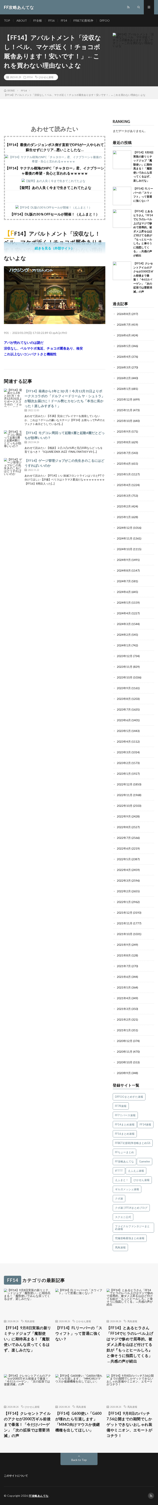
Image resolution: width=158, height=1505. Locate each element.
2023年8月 (124, 698)
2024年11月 (124, 538)
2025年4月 (124, 485)
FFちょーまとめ (124, 1152)
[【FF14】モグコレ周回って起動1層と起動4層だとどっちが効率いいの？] (13, 439)
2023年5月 (124, 731)
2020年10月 (124, 1062)
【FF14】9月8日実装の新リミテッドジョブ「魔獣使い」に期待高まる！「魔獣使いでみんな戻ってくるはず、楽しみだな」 (27, 1339)
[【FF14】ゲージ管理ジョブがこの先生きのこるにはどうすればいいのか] (13, 467)
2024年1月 (124, 645)
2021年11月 (124, 923)
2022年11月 (124, 795)
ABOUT (21, 20)
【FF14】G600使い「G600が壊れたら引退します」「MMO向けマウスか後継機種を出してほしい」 (78, 1421)
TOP (7, 20)
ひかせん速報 (46, 77)
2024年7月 (124, 581)
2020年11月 (124, 1051)
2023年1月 (124, 773)
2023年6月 (124, 720)
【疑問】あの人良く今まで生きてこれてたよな (54, 187)
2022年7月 (124, 837)
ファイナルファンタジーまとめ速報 (132, 1228)
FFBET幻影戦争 (83, 20)
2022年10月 (124, 805)
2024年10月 (124, 549)
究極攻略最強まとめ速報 (129, 1238)
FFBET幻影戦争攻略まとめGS (132, 1143)
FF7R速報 (121, 1106)
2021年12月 (124, 912)
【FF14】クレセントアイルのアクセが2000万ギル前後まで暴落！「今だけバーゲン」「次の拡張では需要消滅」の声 (27, 1424)
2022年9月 (124, 816)
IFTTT (119, 1170)
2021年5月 (124, 987)
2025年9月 (124, 431)
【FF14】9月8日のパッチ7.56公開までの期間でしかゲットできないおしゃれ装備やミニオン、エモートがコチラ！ (129, 1424)
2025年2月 (124, 506)
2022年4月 (124, 870)
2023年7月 (124, 709)
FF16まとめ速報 (125, 1133)
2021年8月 (124, 955)
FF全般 (37, 20)
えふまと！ (121, 1180)
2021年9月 (124, 944)
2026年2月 (124, 378)
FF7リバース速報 (125, 1115)
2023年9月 (124, 688)
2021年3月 (124, 1009)
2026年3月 (124, 367)
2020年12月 (124, 1041)
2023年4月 (124, 741)
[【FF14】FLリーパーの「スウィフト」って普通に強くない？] (122, 196)
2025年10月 (124, 421)
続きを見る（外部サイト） (54, 248)
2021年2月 (124, 1019)
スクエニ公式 (123, 1217)
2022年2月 (124, 891)
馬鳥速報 (120, 1247)
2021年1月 (124, 1030)
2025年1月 (124, 517)
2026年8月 (124, 314)
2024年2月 (124, 634)
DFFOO (105, 20)
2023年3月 (124, 752)
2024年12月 (124, 527)
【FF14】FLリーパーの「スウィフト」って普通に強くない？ (78, 1333)
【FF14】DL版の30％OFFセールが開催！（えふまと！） (54, 214)
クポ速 (119, 1198)
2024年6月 (124, 592)
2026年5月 (124, 346)
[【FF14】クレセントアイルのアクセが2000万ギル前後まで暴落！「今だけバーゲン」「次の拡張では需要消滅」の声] (122, 271)
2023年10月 (124, 677)
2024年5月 (124, 602)
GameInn (144, 1161)
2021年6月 (124, 976)
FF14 (64, 20)
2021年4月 (124, 998)
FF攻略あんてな (124, 1161)
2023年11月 (124, 666)
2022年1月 (124, 902)
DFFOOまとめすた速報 (129, 1096)
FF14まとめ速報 (125, 1124)
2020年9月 (124, 1073)
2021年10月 (124, 934)
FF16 (51, 20)
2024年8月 (124, 570)
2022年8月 (124, 827)
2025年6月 (124, 463)
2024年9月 (124, 559)
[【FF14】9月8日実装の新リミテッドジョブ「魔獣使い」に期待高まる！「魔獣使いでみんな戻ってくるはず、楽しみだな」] (122, 159)
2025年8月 (124, 442)
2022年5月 (124, 859)
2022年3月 (124, 880)
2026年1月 (124, 388)
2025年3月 (124, 495)
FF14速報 (145, 1124)
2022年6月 (124, 848)
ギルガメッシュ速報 (127, 1189)
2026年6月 (124, 335)
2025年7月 (124, 453)
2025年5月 (124, 474)
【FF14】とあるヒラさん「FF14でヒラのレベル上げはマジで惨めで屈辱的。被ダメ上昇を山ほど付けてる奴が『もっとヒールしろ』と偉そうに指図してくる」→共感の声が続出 (130, 1344)
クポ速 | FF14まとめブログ (131, 1207)
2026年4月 (124, 356)
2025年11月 (124, 410)
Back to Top (79, 1460)
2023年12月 (124, 656)
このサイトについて (16, 1475)
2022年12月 (124, 784)
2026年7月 (124, 324)
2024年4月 (124, 613)
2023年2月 (124, 763)
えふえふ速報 (136, 1170)
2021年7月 (124, 966)
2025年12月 (124, 399)
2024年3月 (124, 624)
